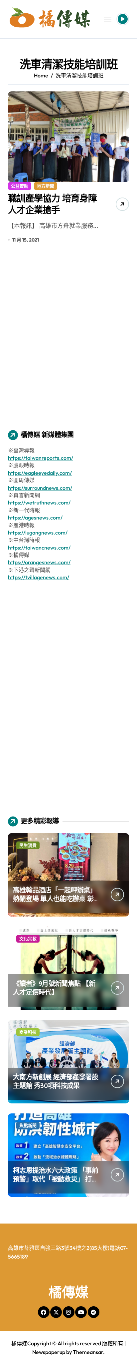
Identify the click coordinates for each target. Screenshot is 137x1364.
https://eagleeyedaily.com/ (40, 472)
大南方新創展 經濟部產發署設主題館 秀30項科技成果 (55, 1081)
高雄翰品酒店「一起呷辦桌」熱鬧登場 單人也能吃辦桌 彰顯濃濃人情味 (54, 899)
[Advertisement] (68, 341)
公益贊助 (19, 186)
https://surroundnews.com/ (40, 487)
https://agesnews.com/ (35, 517)
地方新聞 (45, 186)
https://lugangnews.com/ (38, 532)
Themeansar (88, 1352)
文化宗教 (28, 938)
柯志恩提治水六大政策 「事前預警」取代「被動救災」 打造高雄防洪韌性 (55, 1179)
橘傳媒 (68, 1292)
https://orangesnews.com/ (39, 562)
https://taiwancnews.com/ (39, 547)
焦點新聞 (28, 1125)
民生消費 (28, 845)
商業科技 (28, 1032)
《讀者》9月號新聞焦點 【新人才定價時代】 (54, 987)
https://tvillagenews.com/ (38, 577)
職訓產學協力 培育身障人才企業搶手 (52, 204)
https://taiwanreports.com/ (40, 457)
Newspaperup (48, 1352)
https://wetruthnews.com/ (39, 502)
